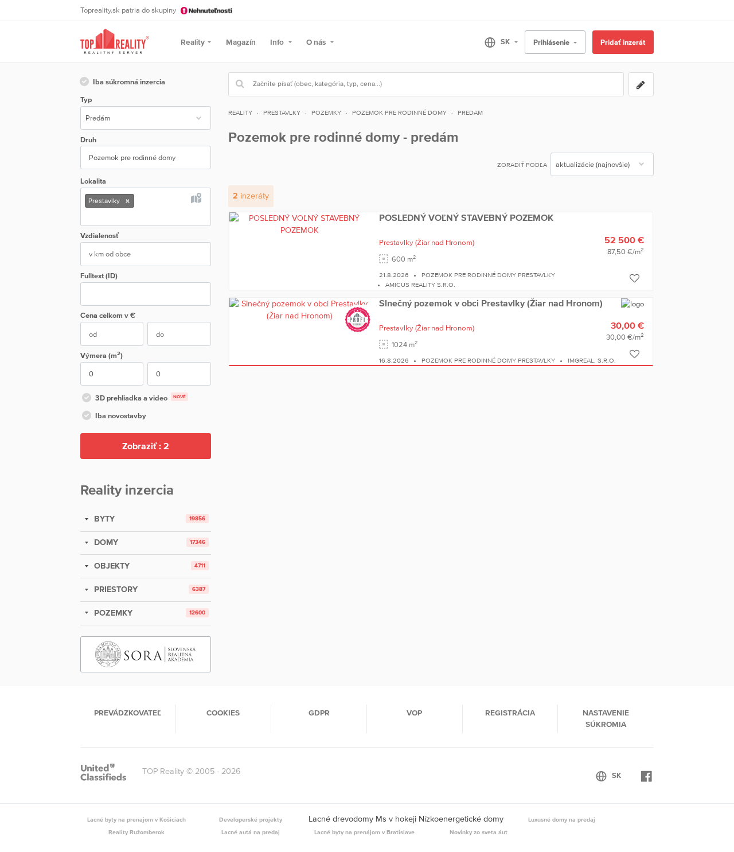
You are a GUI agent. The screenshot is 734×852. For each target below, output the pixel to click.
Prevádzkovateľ (127, 712)
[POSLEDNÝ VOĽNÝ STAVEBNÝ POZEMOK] (299, 223)
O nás (316, 41)
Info (278, 41)
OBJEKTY (111, 565)
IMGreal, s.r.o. (592, 360)
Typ (86, 99)
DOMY (105, 542)
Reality (193, 41)
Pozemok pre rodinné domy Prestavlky (488, 274)
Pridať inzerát (622, 42)
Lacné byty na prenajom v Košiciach (136, 819)
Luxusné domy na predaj (561, 819)
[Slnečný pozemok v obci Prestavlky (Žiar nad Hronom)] (299, 309)
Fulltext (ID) (99, 275)
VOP (414, 712)
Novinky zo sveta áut (478, 831)
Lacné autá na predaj (250, 831)
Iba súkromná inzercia (129, 81)
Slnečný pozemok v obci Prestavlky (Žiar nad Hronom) (491, 303)
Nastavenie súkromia (606, 718)
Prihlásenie (552, 42)
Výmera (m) (101, 355)
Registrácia (510, 712)
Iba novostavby (120, 415)
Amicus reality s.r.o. (420, 284)
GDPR (319, 712)
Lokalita (93, 181)
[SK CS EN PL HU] (496, 42)
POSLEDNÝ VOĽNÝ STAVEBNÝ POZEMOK (466, 217)
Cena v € (107, 315)
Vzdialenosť (99, 235)
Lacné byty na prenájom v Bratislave (364, 831)
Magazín (241, 41)
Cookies (223, 712)
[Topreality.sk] (114, 42)
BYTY (103, 518)
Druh (88, 139)
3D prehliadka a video (140, 398)
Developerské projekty (250, 819)
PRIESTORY (115, 589)
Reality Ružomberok (136, 831)
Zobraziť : (145, 446)
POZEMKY (112, 612)
